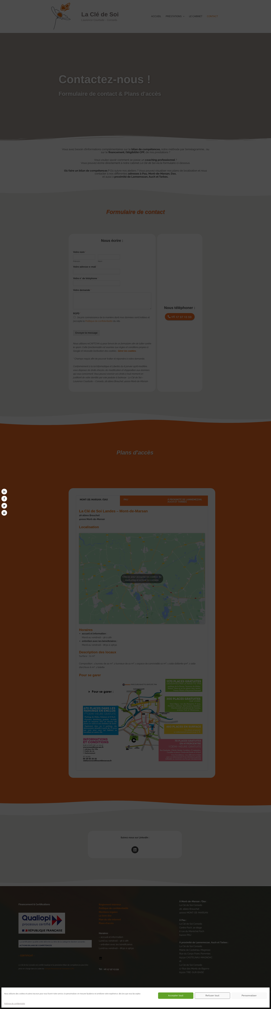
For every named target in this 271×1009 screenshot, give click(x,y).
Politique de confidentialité (14, 1004)
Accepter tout (175, 995)
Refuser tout (212, 995)
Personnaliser (249, 995)
